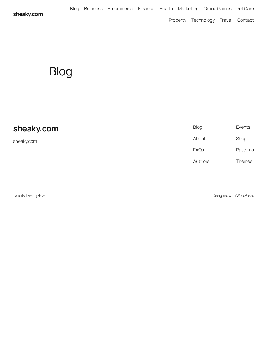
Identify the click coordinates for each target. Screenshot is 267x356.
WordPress (245, 195)
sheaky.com (28, 13)
